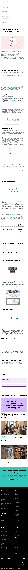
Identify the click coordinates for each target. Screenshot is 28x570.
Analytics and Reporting (4, 539)
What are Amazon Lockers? (5, 7)
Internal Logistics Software (5, 493)
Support (16, 538)
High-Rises (16, 493)
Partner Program (17, 547)
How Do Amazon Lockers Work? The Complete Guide (9, 28)
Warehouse (16, 507)
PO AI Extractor (17, 553)
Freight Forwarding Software (5, 494)
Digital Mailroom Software (5, 507)
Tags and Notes (3, 534)
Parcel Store (16, 499)
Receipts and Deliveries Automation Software (6, 496)
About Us (2, 519)
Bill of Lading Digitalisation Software (6, 511)
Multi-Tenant (16, 494)
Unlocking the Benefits (4, 11)
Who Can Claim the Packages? (5, 18)
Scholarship (16, 548)
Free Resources (17, 535)
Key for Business (13, 214)
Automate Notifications (4, 548)
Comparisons (16, 532)
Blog (2, 28)
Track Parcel (3, 513)
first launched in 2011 (9, 75)
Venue (15, 497)
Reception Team (17, 520)
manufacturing (4, 143)
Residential (16, 515)
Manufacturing (17, 498)
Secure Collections (4, 531)
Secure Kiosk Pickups (4, 547)
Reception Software (4, 499)
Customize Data (3, 543)
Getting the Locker (4, 10)
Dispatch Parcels (3, 544)
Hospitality (16, 503)
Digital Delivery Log (4, 536)
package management (14, 100)
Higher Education (17, 514)
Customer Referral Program (18, 546)
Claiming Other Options (4, 22)
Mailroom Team (17, 521)
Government (16, 510)
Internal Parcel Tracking (4, 500)
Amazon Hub (9, 85)
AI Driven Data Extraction (4, 530)
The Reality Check (4, 21)
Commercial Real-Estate (18, 506)
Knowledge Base (17, 534)
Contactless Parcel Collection (5, 532)
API (15, 540)
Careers (2, 520)
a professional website (15, 210)
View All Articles (23, 395)
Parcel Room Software (4, 508)
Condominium (17, 502)
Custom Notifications (4, 535)
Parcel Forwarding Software (5, 504)
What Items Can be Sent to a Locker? (5, 14)
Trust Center (16, 542)
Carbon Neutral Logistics (4, 521)
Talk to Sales (17, 479)
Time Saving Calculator (18, 552)
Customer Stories (17, 531)
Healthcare (16, 511)
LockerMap (12, 88)
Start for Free (11, 479)
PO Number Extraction (4, 540)
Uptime (16, 541)
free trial (10, 366)
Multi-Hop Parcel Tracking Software (6, 503)
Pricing (2, 515)
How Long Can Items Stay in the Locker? (5, 16)
